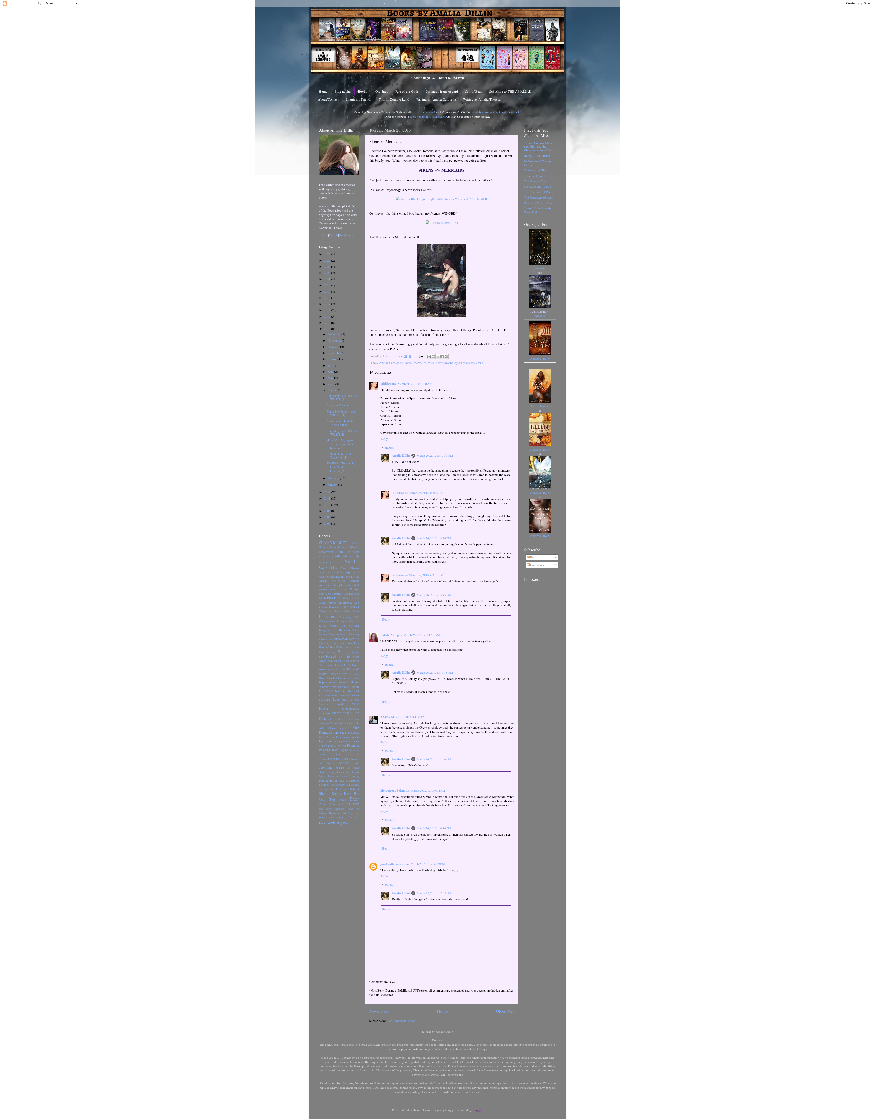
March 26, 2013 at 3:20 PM (426, 493)
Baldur (354, 589)
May (331, 378)
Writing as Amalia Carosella (436, 99)
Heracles (331, 678)
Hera (321, 678)
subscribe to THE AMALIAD (428, 117)
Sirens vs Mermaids (339, 405)
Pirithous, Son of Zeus (538, 203)
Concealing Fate (349, 617)
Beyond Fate (340, 593)
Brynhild (334, 607)
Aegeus (322, 556)
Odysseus (343, 723)
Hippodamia (327, 682)
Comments (537, 565)
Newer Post (379, 1011)
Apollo (322, 576)
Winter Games (327, 817)
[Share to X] (437, 356)
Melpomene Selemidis (394, 790)
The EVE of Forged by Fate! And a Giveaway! (341, 467)
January (333, 484)
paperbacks (353, 732)
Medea (345, 699)
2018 (327, 298)
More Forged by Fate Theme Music (340, 423)
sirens (479, 363)
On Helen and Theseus (538, 186)
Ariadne (323, 580)
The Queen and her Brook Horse (339, 787)
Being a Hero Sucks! (537, 156)
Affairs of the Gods (347, 556)
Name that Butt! (345, 712)
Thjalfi (342, 800)
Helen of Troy (337, 674)
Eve (345, 638)
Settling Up (343, 767)
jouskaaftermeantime (394, 864)
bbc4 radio (325, 593)
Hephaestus (353, 673)
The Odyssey (337, 784)
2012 (327, 492)
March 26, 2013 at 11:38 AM (435, 672)
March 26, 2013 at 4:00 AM (415, 384)
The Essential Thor (536, 170)
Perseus (354, 737)
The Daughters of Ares (538, 197)
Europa (338, 638)
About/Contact (328, 99)
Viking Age (352, 808)
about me (342, 551)
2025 (327, 260)
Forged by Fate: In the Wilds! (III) (341, 413)
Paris (321, 737)
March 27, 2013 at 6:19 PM (428, 864)
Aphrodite (352, 572)
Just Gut (340, 691)
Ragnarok (354, 750)
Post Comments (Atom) (401, 1021)
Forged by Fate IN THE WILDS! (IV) (342, 397)
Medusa (355, 699)
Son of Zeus (473, 91)
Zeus (346, 823)
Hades (329, 665)
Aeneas (330, 556)
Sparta (322, 776)
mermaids (420, 363)
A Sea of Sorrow (336, 547)
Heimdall (324, 669)
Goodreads (346, 235)
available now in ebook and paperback (496, 112)
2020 (327, 285)
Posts (533, 557)
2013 (327, 329)
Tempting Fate (335, 780)
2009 (327, 511)
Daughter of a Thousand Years (339, 630)
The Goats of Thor (535, 181)
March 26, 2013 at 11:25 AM (422, 635)
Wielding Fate (351, 813)
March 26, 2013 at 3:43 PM (434, 595)
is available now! (424, 112)
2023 (327, 267)
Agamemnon (325, 562)
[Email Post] (421, 356)
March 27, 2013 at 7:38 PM (434, 893)
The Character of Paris (538, 192)
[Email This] (429, 356)
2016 (327, 310)
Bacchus (343, 589)
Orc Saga (381, 91)
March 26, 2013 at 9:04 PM (428, 790)
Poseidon (353, 745)
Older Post (505, 1011)
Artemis (354, 580)
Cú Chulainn (350, 625)
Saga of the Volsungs (338, 758)
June (331, 372)
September (335, 353)
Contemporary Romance (333, 621)
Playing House (342, 741)
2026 (327, 254)
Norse (325, 718)
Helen (340, 669)
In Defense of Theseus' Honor (538, 163)
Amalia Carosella (390, 363)
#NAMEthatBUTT (333, 542)
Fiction (343, 651)
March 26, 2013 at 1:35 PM (408, 717)
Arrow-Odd (338, 580)
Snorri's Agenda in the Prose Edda (538, 210)
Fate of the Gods (407, 91)
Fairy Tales (331, 643)
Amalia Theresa (349, 568)
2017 (327, 304)
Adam (355, 551)
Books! (363, 91)
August (332, 359)
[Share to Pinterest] (446, 356)
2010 (327, 505)
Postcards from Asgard (442, 91)
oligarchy (344, 728)
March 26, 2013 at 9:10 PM (434, 828)
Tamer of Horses (337, 776)
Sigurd (334, 772)
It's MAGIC (326, 691)
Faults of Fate (351, 647)
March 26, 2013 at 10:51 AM (435, 456)
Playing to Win (337, 745)
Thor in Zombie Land (394, 99)
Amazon (540, 268)
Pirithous (325, 741)
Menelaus (324, 704)
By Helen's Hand (349, 607)
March (332, 390)
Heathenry (353, 665)
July (331, 365)
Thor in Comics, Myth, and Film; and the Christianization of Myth (539, 146)
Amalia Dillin (401, 455)
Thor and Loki (533, 176)
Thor (354, 798)
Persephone (342, 737)
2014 (327, 323)
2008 (327, 517)
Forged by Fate (338, 656)
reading (323, 754)
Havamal (340, 665)
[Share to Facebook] (442, 356)
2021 (327, 279)
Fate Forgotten (349, 643)
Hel (333, 669)
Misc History (436, 363)
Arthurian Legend (330, 585)
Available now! (540, 406)
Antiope (338, 572)
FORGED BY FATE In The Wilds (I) (341, 455)
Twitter (323, 235)
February (334, 478)
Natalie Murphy (391, 635)
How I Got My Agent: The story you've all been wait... (341, 444)
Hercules (343, 678)
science (344, 762)
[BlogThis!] (433, 356)
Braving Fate (335, 602)
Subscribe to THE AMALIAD (510, 91)
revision (336, 754)
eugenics (328, 638)
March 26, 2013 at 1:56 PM (434, 759)
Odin (333, 723)
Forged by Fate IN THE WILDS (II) (342, 432)
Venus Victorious (335, 808)
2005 (327, 523)
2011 (327, 498)
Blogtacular (343, 91)
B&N (546, 359)
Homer (343, 682)
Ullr (321, 808)
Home (323, 91)
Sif (328, 772)
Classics (407, 363)
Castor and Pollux (330, 611)
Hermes (354, 678)
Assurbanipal (352, 585)
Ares (356, 576)
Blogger (477, 1110)
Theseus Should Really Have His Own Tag (339, 794)
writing (334, 822)
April (331, 384)
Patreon (330, 737)
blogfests (333, 597)
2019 (327, 291)
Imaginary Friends (359, 99)
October (333, 347)
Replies (389, 448)
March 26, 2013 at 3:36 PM (426, 575)
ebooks (344, 634)
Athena (323, 589)
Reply (384, 439)
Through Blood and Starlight (335, 804)
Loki (336, 699)
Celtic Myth (351, 611)
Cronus (333, 625)
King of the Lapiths (335, 695)
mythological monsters (459, 363)
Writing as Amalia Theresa (482, 99)
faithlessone (388, 383)
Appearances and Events (339, 576)
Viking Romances (329, 813)
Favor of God (327, 652)
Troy (355, 803)
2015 (327, 316)
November (335, 340)
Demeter (323, 634)
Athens (332, 589)
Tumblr (333, 235)
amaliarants (324, 572)
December (334, 334)
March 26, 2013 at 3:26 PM (434, 538)
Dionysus (334, 634)
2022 (327, 273)
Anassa (385, 717)
